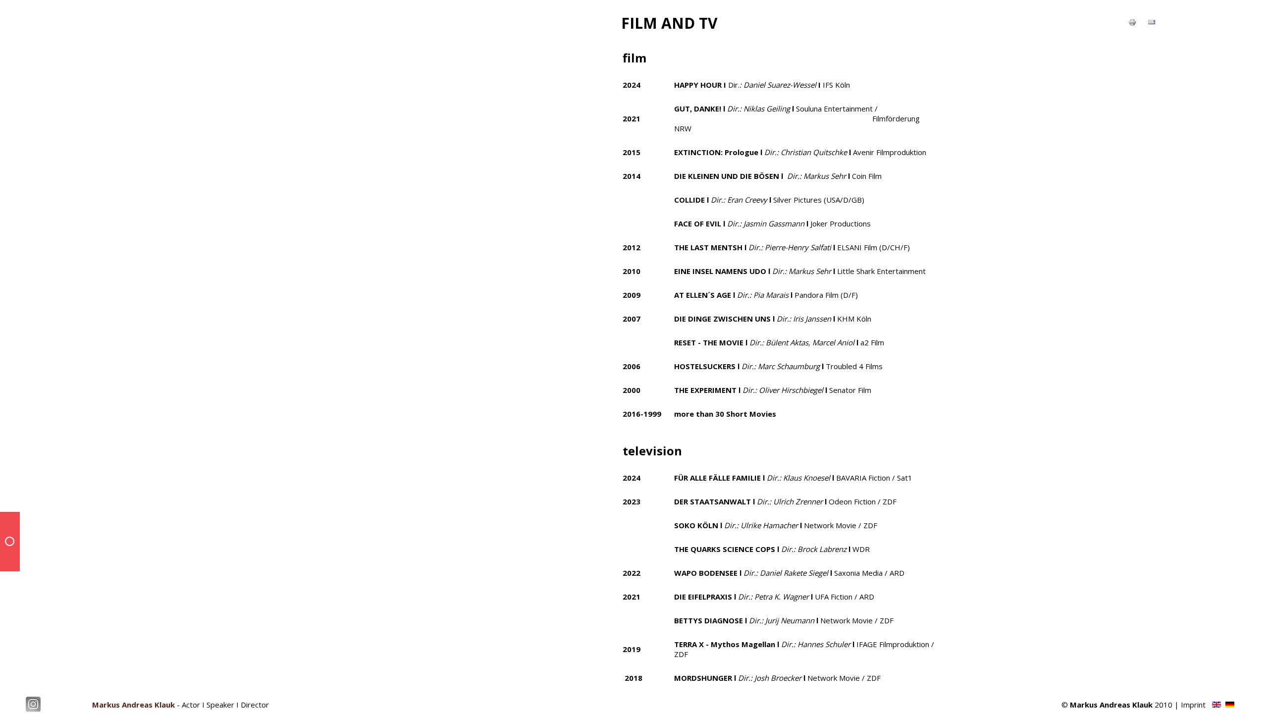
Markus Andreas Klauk (133, 705)
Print (1136, 23)
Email (1156, 23)
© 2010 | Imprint (1133, 705)
